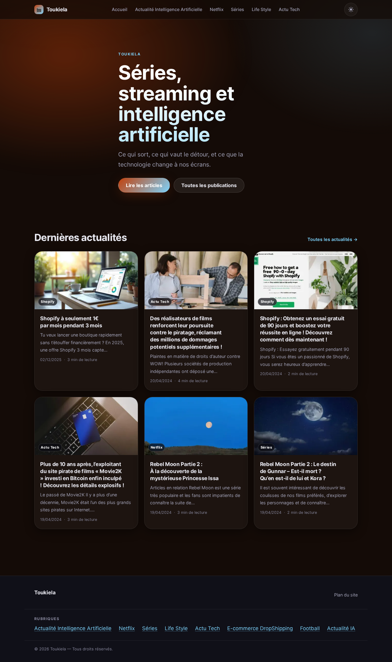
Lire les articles (144, 185)
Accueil (119, 9)
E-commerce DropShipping (260, 628)
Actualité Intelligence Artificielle (168, 9)
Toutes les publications (209, 185)
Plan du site (346, 594)
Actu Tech (289, 9)
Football (310, 628)
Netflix (217, 9)
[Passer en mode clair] (351, 9)
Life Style (261, 9)
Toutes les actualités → (332, 239)
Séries (237, 9)
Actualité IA (341, 628)
